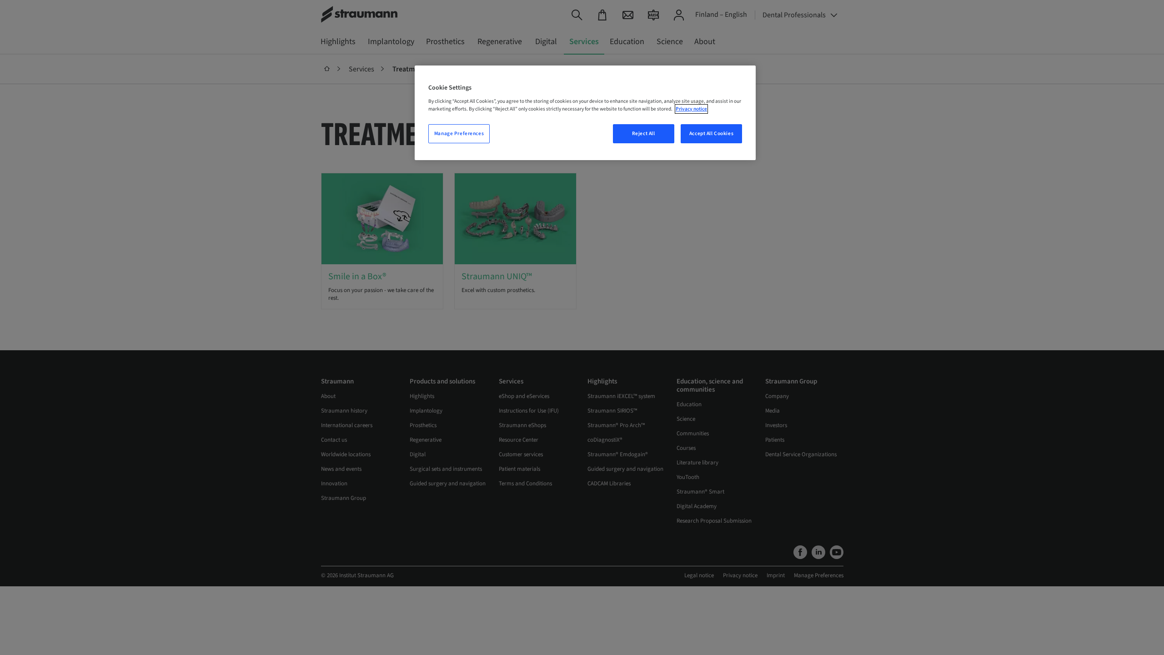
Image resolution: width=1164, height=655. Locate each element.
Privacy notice (691, 109)
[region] (585, 113)
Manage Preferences (459, 133)
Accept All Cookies (711, 133)
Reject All (643, 133)
